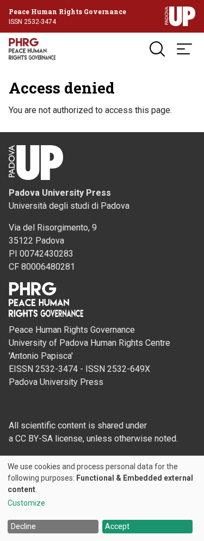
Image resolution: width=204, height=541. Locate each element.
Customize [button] (26, 503)
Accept (117, 526)
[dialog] (102, 498)
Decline (23, 526)
